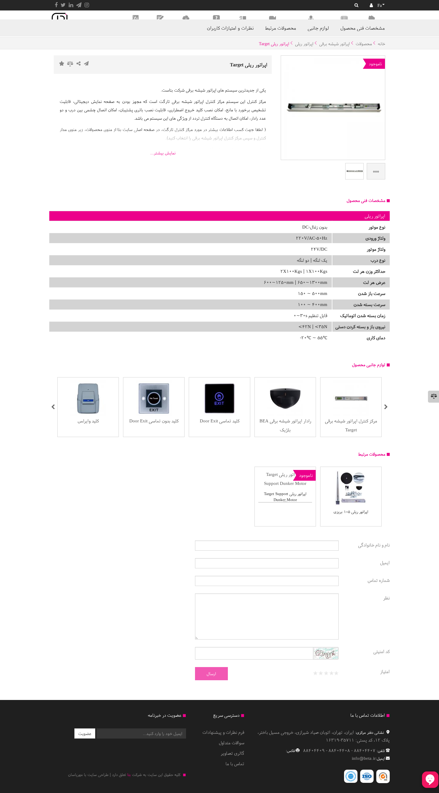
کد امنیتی (381, 651)
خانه (381, 44)
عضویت (84, 733)
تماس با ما (234, 763)
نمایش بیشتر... (163, 153)
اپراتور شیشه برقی (334, 44)
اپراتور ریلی (304, 44)
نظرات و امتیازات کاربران (230, 27)
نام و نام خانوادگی (374, 545)
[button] (53, 407)
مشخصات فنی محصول (362, 27)
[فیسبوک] (56, 5)
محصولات (364, 44)
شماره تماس (379, 580)
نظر (386, 598)
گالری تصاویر (232, 753)
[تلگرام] (78, 5)
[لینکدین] (71, 5)
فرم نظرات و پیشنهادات (223, 732)
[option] (351, 407)
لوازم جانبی (318, 27)
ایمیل (385, 562)
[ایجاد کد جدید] (326, 654)
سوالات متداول (231, 742)
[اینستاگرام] (87, 5)
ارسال (211, 674)
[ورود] (371, 5)
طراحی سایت (98, 774)
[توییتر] (63, 5)
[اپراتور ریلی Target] (354, 171)
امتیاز (385, 671)
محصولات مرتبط (280, 27)
